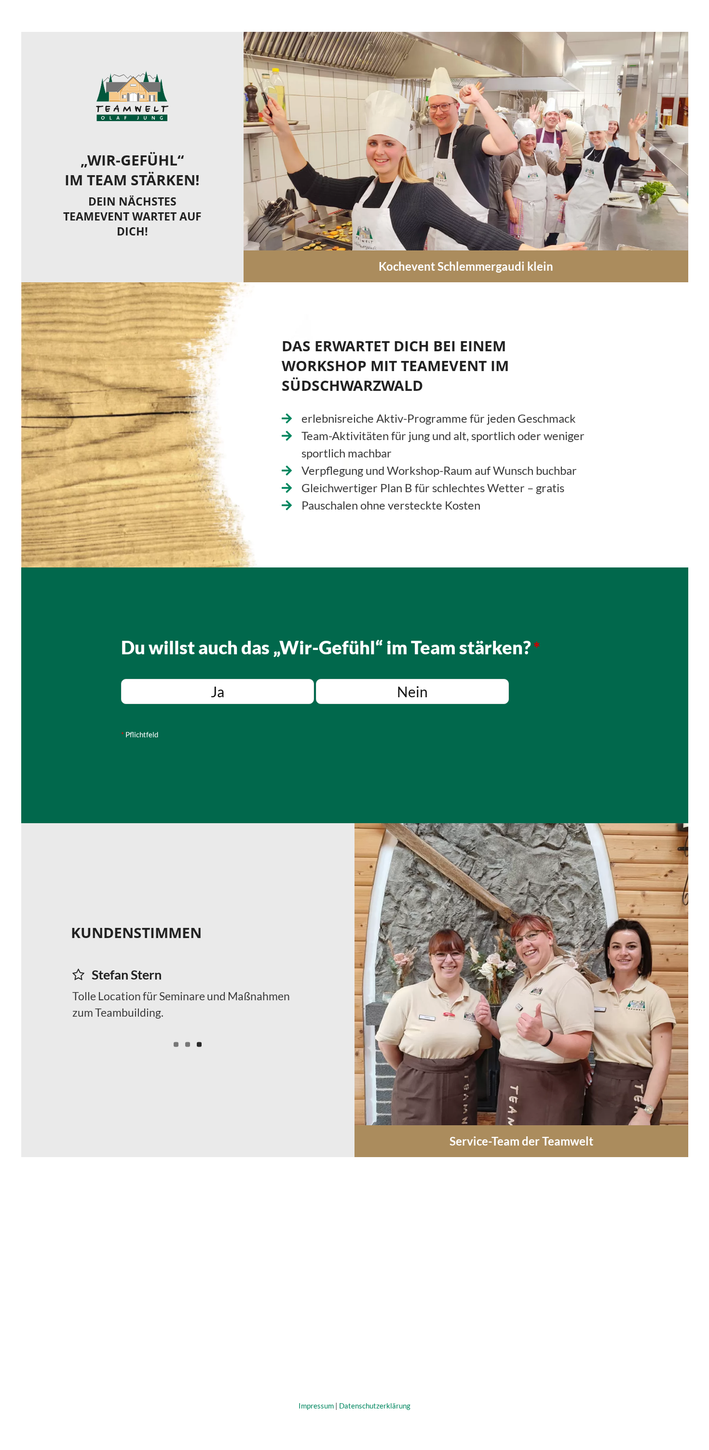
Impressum (316, 1405)
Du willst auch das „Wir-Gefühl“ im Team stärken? (330, 647)
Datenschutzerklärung (374, 1405)
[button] (252, 157)
